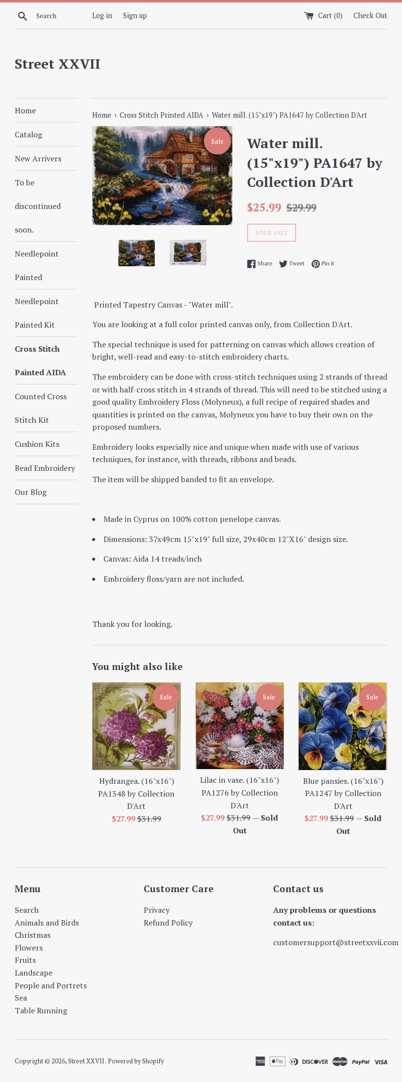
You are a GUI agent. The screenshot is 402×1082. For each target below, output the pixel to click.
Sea (21, 997)
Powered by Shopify (136, 1061)
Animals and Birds (47, 922)
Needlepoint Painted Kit (37, 313)
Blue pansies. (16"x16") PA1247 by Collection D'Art (343, 793)
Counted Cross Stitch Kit (41, 408)
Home (25, 110)
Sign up (135, 15)
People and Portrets (51, 985)
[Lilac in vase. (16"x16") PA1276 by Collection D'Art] (240, 726)
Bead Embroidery (45, 468)
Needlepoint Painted (37, 265)
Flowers (29, 947)
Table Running (41, 1010)
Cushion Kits (37, 443)
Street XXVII (57, 63)
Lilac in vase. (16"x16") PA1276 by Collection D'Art (239, 792)
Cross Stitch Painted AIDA (40, 360)
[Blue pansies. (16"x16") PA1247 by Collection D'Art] (343, 726)
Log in (102, 15)
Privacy (157, 909)
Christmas (32, 934)
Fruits (25, 959)
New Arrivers (38, 158)
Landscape (33, 972)
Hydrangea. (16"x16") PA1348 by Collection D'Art (136, 793)
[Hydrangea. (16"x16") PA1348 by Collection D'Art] (136, 726)
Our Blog (31, 492)
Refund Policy (168, 922)
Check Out (370, 15)
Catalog (28, 134)
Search (27, 909)
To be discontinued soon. (38, 206)
